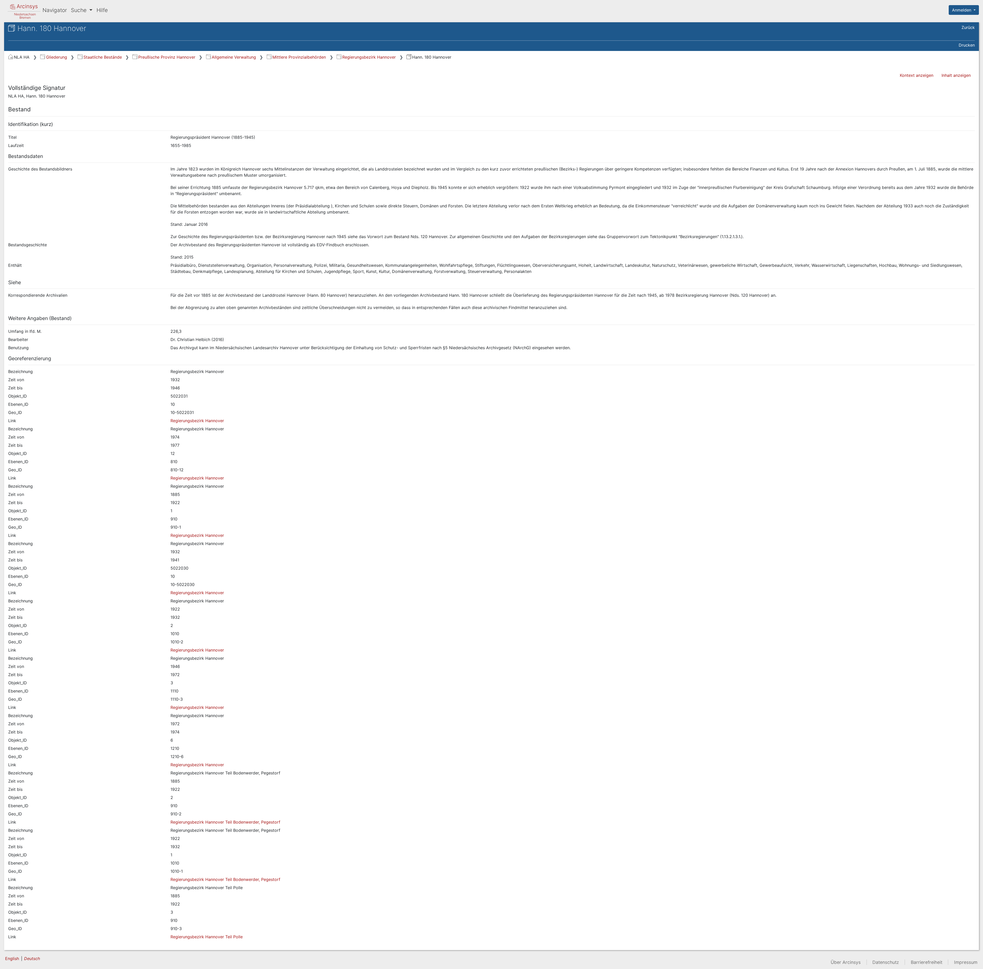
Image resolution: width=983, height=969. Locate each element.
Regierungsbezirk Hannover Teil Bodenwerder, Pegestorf (225, 822)
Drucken (967, 45)
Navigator (54, 10)
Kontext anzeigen (916, 75)
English (12, 958)
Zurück (968, 27)
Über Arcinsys (846, 962)
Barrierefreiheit (926, 962)
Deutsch (32, 958)
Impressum (965, 962)
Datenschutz (885, 962)
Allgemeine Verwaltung (234, 57)
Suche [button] (79, 10)
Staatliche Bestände (102, 57)
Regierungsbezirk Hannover (369, 57)
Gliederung (56, 57)
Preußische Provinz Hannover (166, 57)
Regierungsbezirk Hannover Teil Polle (206, 936)
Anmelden (962, 10)
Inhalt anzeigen (956, 75)
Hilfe (102, 10)
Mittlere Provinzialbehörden (299, 57)
